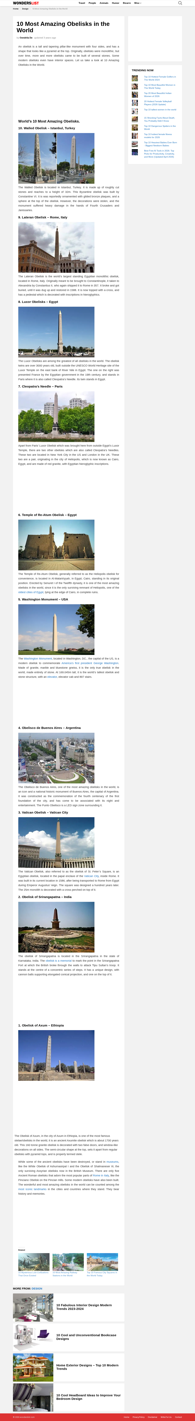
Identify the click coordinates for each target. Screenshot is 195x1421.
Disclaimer (152, 1417)
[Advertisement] (68, 91)
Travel (82, 3)
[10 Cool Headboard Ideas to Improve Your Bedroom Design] (33, 1397)
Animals (104, 3)
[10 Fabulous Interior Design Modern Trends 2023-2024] (33, 1307)
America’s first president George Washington (90, 663)
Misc (136, 3)
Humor (115, 3)
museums (112, 1161)
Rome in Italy (101, 1175)
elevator (52, 676)
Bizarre (127, 3)
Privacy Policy (138, 1417)
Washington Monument (38, 658)
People (92, 3)
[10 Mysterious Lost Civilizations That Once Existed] (34, 1262)
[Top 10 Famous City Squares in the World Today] (102, 1262)
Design (37, 1288)
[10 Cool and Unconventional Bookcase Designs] (33, 1337)
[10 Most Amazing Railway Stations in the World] (68, 1262)
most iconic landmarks (32, 1189)
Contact (178, 1417)
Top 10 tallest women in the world (160, 109)
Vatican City (91, 876)
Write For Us (166, 1417)
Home (126, 1417)
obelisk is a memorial (59, 960)
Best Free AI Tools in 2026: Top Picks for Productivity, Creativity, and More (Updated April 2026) (159, 153)
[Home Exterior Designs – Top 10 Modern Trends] (33, 1367)
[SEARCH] (180, 3)
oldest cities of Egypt (30, 592)
